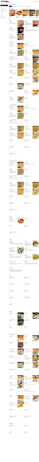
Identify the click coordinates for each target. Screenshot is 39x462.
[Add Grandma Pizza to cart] (38, 26)
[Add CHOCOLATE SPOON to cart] (38, 324)
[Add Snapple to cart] (23, 436)
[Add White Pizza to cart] (38, 55)
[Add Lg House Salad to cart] (23, 272)
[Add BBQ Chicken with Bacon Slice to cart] (23, 374)
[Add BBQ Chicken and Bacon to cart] (38, 88)
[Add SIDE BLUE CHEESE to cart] (23, 295)
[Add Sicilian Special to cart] (38, 32)
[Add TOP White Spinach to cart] (38, 138)
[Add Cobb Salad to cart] (38, 246)
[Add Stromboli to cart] (38, 380)
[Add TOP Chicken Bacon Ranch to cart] (23, 158)
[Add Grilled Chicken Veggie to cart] (23, 62)
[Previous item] (36, 8)
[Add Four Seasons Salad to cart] (23, 252)
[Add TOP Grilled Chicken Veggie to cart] (23, 124)
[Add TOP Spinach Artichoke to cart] (38, 151)
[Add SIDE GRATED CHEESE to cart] (38, 302)
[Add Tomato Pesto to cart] (38, 68)
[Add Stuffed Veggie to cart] (23, 102)
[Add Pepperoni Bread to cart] (38, 387)
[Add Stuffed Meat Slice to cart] (23, 407)
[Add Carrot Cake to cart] (38, 331)
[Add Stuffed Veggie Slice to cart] (38, 400)
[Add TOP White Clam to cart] (23, 144)
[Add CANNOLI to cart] (23, 318)
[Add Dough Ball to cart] (23, 308)
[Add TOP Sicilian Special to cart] (38, 144)
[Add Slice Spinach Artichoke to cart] (23, 367)
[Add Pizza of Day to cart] (38, 102)
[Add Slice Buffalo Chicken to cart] (38, 354)
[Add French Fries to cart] (38, 230)
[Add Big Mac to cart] (23, 55)
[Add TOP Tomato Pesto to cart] (38, 131)
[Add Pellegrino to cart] (38, 436)
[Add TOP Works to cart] (23, 131)
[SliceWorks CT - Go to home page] (5, 1)
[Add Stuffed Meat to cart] (38, 95)
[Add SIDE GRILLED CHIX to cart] (23, 282)
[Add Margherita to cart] (34, 15)
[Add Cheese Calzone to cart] (23, 380)
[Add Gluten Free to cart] (23, 39)
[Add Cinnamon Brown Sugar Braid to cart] (23, 421)
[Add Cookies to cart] (23, 331)
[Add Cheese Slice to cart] (23, 340)
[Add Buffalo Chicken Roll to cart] (38, 394)
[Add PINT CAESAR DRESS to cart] (38, 288)
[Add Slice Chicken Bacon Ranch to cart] (38, 367)
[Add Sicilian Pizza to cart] (23, 32)
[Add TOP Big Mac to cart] (23, 118)
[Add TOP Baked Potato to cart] (38, 111)
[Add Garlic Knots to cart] (38, 223)
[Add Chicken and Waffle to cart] (23, 95)
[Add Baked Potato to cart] (38, 48)
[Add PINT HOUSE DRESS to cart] (23, 288)
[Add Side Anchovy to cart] (23, 302)
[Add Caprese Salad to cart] (38, 252)
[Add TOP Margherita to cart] (38, 124)
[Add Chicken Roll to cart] (23, 400)
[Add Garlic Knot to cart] (38, 414)
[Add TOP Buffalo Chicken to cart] (23, 111)
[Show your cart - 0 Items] (37, 1)
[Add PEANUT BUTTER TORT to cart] (23, 324)
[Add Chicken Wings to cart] (21, 15)
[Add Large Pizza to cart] (14, 15)
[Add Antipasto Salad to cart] (23, 259)
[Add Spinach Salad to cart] (38, 266)
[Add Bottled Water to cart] (23, 430)
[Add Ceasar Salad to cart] (38, 259)
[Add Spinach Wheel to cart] (23, 387)
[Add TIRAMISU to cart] (38, 318)
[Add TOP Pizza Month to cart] (23, 151)
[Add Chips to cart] (23, 230)
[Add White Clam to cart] (23, 82)
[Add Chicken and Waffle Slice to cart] (38, 374)
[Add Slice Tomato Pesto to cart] (23, 354)
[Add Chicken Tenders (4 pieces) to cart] (23, 236)
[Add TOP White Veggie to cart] (23, 138)
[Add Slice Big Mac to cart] (38, 360)
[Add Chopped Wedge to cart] (23, 246)
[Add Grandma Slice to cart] (23, 347)
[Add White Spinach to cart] (38, 75)
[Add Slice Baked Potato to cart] (23, 360)
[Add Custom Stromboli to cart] (23, 394)
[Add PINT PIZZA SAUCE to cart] (38, 282)
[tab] (10, 6)
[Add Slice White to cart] (38, 347)
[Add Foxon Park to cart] (38, 430)
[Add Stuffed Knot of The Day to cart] (38, 421)
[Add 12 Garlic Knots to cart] (38, 407)
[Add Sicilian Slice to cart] (38, 340)
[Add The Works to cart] (23, 68)
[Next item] (38, 8)
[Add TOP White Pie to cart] (38, 118)
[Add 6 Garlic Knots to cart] (23, 414)
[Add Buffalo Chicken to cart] (28, 15)
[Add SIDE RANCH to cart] (38, 295)
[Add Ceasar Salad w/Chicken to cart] (23, 266)
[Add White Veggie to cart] (23, 75)
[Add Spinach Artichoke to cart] (23, 88)
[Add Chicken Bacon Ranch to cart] (38, 82)
